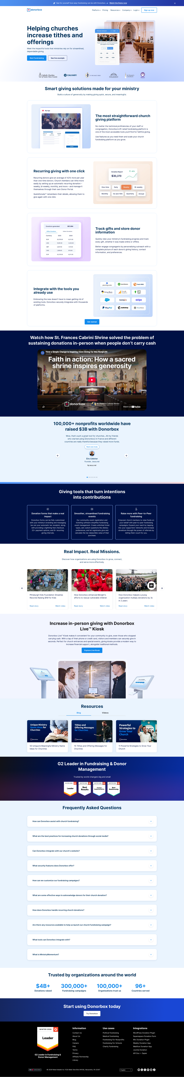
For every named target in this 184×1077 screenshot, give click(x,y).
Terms (75, 1050)
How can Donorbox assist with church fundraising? (55, 821)
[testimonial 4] (92, 477)
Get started (92, 322)
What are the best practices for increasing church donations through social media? (70, 836)
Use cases (108, 1028)
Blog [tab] (79, 713)
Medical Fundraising (111, 1036)
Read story (34, 606)
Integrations (140, 1028)
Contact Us (77, 1033)
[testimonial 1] (87, 477)
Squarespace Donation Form (144, 1036)
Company (126, 10)
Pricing (105, 10)
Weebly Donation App (142, 1043)
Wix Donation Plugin (141, 1040)
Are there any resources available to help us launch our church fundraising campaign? (71, 925)
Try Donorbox (92, 1013)
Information (79, 1028)
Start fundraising (37, 58)
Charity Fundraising (110, 1046)
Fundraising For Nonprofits (113, 1040)
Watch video (60, 606)
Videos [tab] (105, 713)
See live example (58, 58)
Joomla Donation (140, 1050)
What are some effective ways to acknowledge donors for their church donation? (69, 895)
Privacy (75, 1053)
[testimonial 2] (89, 477)
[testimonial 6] (96, 477)
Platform (95, 10)
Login (135, 10)
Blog (74, 1040)
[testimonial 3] (91, 477)
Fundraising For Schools (112, 1043)
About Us (76, 1036)
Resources (115, 10)
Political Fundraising (111, 1033)
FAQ (74, 1046)
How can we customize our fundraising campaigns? (56, 880)
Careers (76, 1043)
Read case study (92, 447)
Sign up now (149, 10)
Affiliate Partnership (81, 1057)
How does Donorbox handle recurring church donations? (58, 910)
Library (75, 1060)
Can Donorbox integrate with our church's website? (56, 851)
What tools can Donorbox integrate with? (51, 940)
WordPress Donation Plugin (144, 1033)
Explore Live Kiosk (92, 650)
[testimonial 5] (94, 477)
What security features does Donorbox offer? (53, 866)
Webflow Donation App (142, 1046)
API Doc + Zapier (140, 1053)
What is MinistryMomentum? (45, 954)
